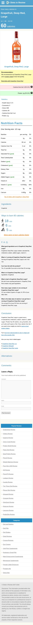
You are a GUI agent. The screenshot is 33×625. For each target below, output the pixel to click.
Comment (3, 379)
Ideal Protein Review (9, 454)
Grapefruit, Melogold (8, 346)
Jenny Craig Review (9, 442)
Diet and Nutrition (8, 524)
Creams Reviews (8, 540)
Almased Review (8, 494)
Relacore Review (8, 506)
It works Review (8, 482)
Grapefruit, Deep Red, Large (10, 348)
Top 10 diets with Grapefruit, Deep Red (16, 197)
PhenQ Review (7, 458)
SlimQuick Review (8, 502)
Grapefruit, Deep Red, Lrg (9, 343)
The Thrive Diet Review (10, 486)
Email (2, 406)
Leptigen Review (8, 478)
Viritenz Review (8, 433)
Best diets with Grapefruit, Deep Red (12, 81)
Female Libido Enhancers (11, 564)
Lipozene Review (8, 510)
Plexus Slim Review (9, 490)
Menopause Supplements (10, 560)
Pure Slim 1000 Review (10, 466)
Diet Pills (5, 528)
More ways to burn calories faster (16, 235)
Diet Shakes (6, 532)
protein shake (9, 76)
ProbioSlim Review (9, 514)
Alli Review (6, 470)
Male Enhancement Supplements (13, 556)
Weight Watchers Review (10, 462)
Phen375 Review (8, 474)
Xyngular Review (8, 498)
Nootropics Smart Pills (9, 552)
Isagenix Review (8, 438)
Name (2, 400)
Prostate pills (7, 568)
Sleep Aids (6, 572)
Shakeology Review (9, 429)
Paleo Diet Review (8, 450)
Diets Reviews (7, 536)
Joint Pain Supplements (10, 548)
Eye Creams (6, 544)
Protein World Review (9, 446)
